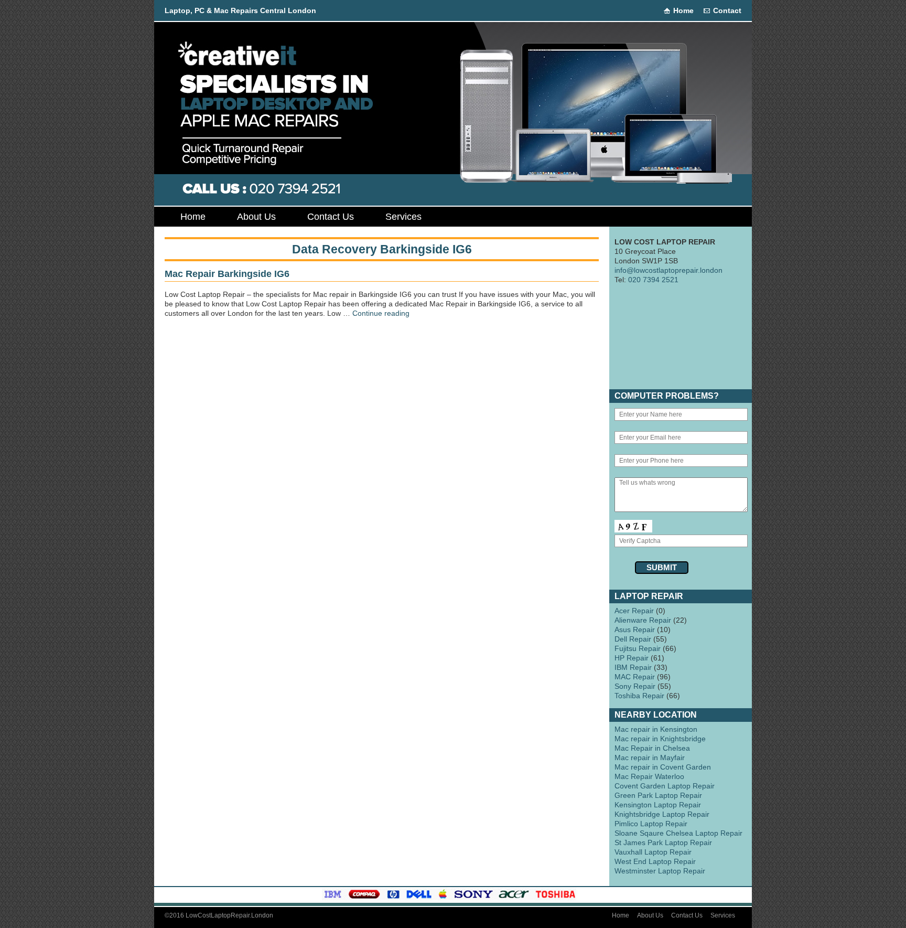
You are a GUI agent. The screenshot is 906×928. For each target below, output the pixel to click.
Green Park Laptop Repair (658, 795)
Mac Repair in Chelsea (652, 748)
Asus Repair (634, 629)
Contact (727, 10)
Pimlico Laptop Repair (650, 823)
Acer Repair (634, 610)
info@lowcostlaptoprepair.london (668, 270)
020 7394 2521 (653, 279)
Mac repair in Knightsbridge (660, 738)
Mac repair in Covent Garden (662, 767)
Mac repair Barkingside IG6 (227, 274)
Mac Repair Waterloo (649, 776)
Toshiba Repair (639, 695)
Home (683, 10)
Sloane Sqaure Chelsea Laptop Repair (678, 833)
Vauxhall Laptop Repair (653, 852)
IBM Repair (633, 667)
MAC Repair (634, 677)
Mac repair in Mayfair (649, 757)
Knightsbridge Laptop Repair (661, 814)
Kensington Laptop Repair (657, 805)
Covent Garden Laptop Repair (664, 786)
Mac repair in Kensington (655, 729)
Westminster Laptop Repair (659, 871)
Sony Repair (634, 686)
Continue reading (380, 313)
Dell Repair (632, 639)
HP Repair (631, 658)
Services (403, 216)
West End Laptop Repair (655, 861)
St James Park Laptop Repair (663, 842)
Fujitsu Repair (637, 648)
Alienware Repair (642, 620)
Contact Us (330, 216)
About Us (256, 216)
